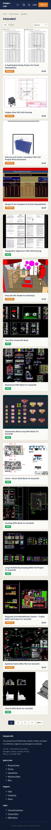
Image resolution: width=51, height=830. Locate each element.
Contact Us (12, 795)
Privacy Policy (13, 814)
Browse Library (13, 765)
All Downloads (14, 14)
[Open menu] (17, 4)
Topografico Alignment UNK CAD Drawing (23, 251)
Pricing (10, 769)
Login (35, 5)
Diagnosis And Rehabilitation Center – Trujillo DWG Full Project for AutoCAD (24, 618)
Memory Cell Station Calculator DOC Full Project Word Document (23, 158)
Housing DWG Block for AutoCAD (19, 523)
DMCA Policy (13, 818)
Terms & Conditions (15, 810)
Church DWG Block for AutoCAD (19, 708)
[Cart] (24, 5)
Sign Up (43, 5)
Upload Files (12, 773)
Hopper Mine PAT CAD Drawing (18, 112)
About (10, 799)
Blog (9, 780)
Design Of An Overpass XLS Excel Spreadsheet (25, 204)
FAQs (10, 791)
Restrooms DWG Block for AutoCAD (20, 385)
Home (5, 14)
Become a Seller (14, 776)
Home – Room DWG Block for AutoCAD (22, 478)
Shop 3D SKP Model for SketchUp (20, 295)
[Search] (29, 5)
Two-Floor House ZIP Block (16, 340)
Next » (39, 723)
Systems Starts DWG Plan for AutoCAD (22, 664)
